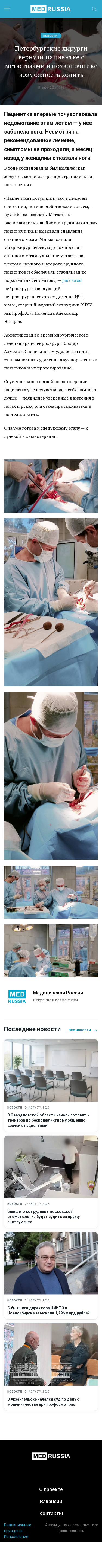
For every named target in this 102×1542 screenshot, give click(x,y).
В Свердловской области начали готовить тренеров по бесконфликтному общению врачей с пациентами (48, 1120)
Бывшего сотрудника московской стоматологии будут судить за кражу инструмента (43, 1216)
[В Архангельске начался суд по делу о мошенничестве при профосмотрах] (51, 1354)
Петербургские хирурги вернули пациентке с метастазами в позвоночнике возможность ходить (51, 61)
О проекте (51, 1489)
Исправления (16, 1536)
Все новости (83, 1030)
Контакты (51, 1513)
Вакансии (51, 1501)
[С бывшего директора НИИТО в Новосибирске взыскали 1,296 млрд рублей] (51, 1263)
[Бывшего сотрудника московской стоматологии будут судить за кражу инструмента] (51, 1167)
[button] (94, 10)
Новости (50, 35)
